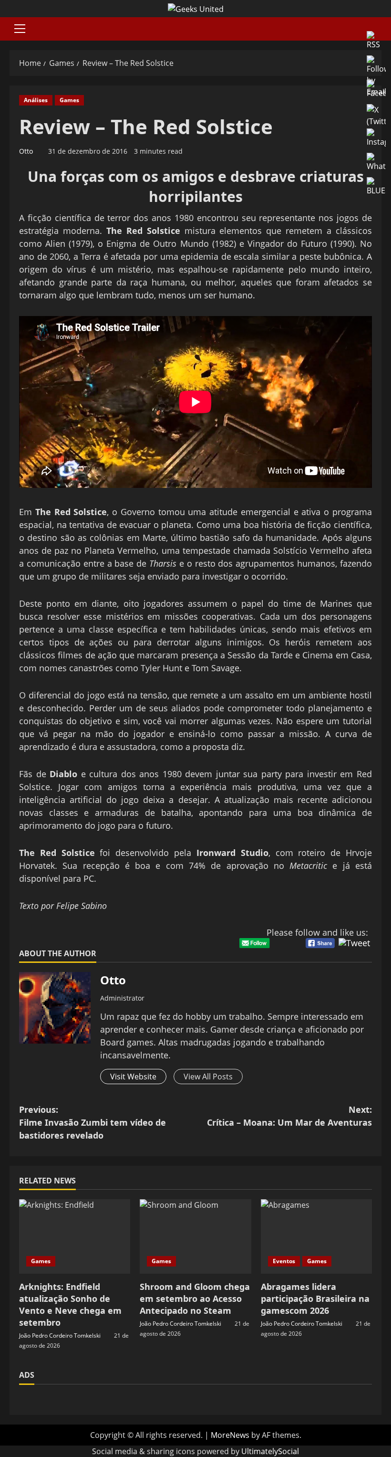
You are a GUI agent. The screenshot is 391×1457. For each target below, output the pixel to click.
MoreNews (230, 1435)
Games (69, 100)
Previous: (92, 1122)
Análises (36, 100)
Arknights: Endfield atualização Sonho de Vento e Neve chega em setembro (70, 1305)
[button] (20, 29)
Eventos (284, 1261)
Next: (289, 1116)
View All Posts (208, 1076)
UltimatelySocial (270, 1451)
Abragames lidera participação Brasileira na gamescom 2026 (315, 1298)
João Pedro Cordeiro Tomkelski (60, 1335)
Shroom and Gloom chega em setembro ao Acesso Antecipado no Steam (195, 1298)
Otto (26, 151)
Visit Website (133, 1076)
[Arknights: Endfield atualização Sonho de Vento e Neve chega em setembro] (74, 1236)
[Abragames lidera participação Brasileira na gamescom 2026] (316, 1236)
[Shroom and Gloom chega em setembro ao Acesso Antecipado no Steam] (195, 1236)
